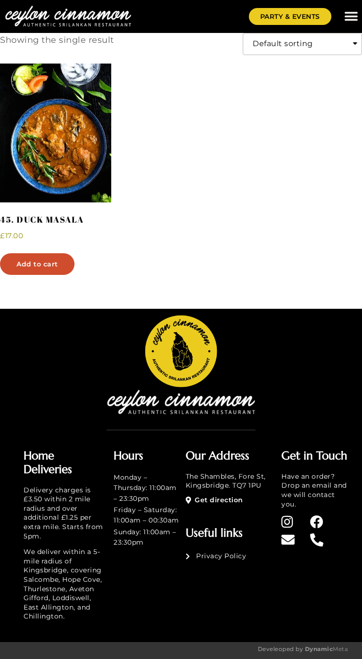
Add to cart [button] (37, 264)
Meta (325, 648)
